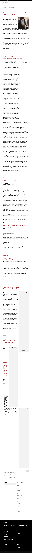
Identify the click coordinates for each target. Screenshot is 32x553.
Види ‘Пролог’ (5, 276)
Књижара (19, 523)
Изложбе (18, 492)
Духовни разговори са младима (8, 539)
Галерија (19, 533)
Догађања (18, 490)
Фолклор (19, 530)
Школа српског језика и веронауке (23, 525)
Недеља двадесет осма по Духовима (9, 477)
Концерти (18, 493)
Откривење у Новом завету (8, 528)
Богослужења (19, 487)
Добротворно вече (20, 488)
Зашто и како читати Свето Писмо (9, 525)
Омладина (18, 500)
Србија (18, 506)
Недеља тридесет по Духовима (8, 474)
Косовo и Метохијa (20, 495)
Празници (18, 503)
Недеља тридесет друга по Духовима (9, 472)
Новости (18, 498)
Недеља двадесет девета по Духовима (10, 475)
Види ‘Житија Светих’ (6, 277)
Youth (18, 485)
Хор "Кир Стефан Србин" (21, 509)
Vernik (5, 7)
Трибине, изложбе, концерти (22, 531)
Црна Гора (18, 511)
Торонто (18, 508)
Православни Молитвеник (8, 533)
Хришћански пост (6, 537)
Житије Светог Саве (7, 534)
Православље (12, 7)
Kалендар (19, 547)
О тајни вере (6, 523)
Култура (19, 528)
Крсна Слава (6, 536)
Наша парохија (19, 496)
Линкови (5, 541)
